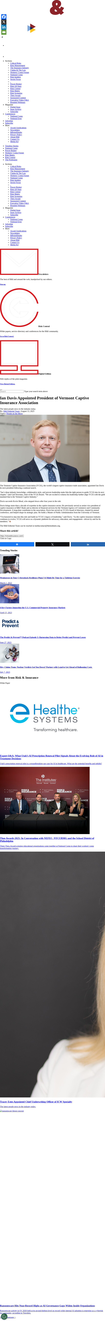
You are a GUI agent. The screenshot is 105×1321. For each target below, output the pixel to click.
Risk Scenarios (16, 93)
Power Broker (16, 84)
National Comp (16, 75)
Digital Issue (15, 107)
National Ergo (16, 118)
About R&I (14, 137)
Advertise (9, 121)
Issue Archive (15, 109)
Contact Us (14, 139)
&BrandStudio (16, 132)
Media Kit (14, 141)
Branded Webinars (17, 102)
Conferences (10, 114)
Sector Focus (15, 79)
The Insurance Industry (19, 68)
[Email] (3, 32)
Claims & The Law (18, 70)
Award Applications (18, 128)
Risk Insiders (15, 77)
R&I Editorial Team (11, 411)
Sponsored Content (18, 98)
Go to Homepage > (8, 1317)
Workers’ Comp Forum (19, 72)
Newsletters (15, 130)
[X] (3, 21)
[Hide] (2, 37)
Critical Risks (15, 63)
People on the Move (14, 413)
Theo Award (15, 95)
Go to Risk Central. (7, 336)
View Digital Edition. (7, 384)
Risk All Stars (15, 86)
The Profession (11, 160)
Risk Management (17, 65)
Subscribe (14, 111)
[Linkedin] (3, 27)
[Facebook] (3, 16)
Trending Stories (11, 146)
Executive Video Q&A (19, 100)
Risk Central (15, 88)
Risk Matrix (15, 91)
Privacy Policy (16, 135)
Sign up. (3, 284)
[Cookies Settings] (4, 1316)
